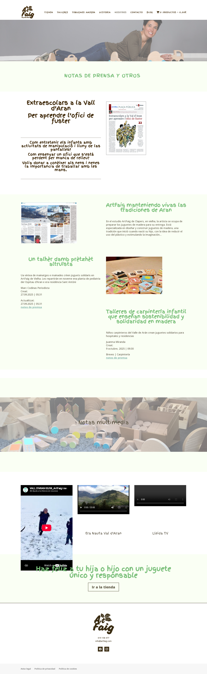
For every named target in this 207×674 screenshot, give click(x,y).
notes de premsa (31, 307)
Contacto (136, 12)
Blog (150, 12)
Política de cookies (163, 2)
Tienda (48, 12)
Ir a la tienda (103, 587)
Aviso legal (130, 2)
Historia (105, 12)
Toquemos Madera (83, 12)
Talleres (62, 12)
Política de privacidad (145, 2)
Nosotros (120, 12)
